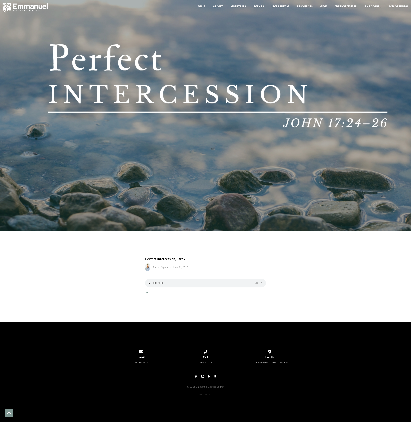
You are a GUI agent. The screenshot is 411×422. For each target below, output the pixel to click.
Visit (201, 6)
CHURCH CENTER (345, 6)
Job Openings (398, 6)
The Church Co (205, 394)
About (218, 6)
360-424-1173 (205, 362)
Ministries (238, 6)
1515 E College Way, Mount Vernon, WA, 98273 (269, 362)
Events (259, 6)
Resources (305, 6)
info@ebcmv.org (141, 362)
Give (323, 6)
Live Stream (280, 6)
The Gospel (373, 6)
